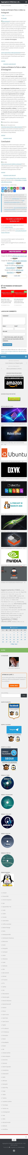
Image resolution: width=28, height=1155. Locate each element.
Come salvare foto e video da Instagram (11, 52)
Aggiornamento (10, 590)
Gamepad (4, 952)
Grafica (10, 603)
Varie (3, 1115)
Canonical (4, 594)
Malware (3, 611)
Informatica (20, 604)
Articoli (18, 592)
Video (3, 1119)
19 (3, 639)
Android (4, 592)
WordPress (5, 1129)
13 (6, 637)
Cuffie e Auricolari (6, 924)
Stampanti (5, 1084)
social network (12, 64)
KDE (19, 605)
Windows (16, 621)
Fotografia (5, 948)
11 (25, 634)
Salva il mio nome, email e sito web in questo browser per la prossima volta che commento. (13, 338)
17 (21, 637)
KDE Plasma (5, 607)
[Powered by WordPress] (9, 1147)
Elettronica (5, 941)
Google (4, 603)
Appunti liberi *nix (6, 906)
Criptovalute (5, 920)
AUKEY (4, 913)
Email (16, 326)
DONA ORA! (14, 685)
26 (3, 641)
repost (10, 138)
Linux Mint (21, 609)
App (3, 903)
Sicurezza (4, 1063)
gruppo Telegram (5, 232)
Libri (3, 990)
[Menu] (26, 2)
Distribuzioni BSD (6, 934)
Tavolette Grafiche (7, 1101)
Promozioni (5, 1035)
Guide (3, 962)
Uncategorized (6, 1112)
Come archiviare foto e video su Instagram (16, 178)
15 (14, 637)
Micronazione (5, 993)
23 (17, 639)
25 (25, 639)
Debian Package (6, 927)
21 (10, 639)
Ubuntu (6, 621)
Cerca (23, 695)
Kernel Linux (15, 607)
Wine (22, 621)
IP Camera (4, 979)
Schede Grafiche (6, 1052)
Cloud (11, 594)
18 (25, 637)
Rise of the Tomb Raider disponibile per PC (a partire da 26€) (6, 301)
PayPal (4, 1025)
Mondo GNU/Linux (6, 1000)
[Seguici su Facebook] (26, 357)
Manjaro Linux (10, 611)
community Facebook (20, 230)
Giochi (3, 955)
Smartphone (5, 1070)
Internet (4, 976)
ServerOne (5, 1059)
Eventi (3, 945)
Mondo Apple (5, 997)
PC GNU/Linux (5, 1032)
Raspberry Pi (5, 617)
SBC (3, 1049)
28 (10, 641)
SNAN (3, 1077)
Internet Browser (8, 606)
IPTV (3, 983)
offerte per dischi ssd (19, 256)
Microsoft (16, 611)
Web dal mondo (6, 1122)
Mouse (4, 1011)
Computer (17, 594)
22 (14, 639)
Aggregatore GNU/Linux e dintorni (11, 2)
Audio (3, 910)
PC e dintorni (5, 1028)
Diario (3, 931)
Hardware (4, 965)
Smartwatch (5, 1073)
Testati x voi (5, 1108)
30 (17, 641)
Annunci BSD (5, 896)
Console (4, 917)
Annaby (4, 18)
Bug (23, 592)
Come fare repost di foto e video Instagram (11, 127)
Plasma (21, 613)
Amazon (4, 892)
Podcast (4, 615)
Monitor (4, 1007)
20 (6, 639)
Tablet (4, 1094)
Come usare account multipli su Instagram (11, 164)
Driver (3, 599)
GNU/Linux (5, 959)
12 (3, 637)
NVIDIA (16, 613)
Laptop (4, 986)
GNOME (20, 601)
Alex (3, 15)
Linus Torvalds (6, 609)
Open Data (5, 1018)
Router (4, 1045)
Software (4, 1080)
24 (21, 639)
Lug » (15, 644)
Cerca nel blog (4, 692)
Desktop (20, 596)
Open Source (5, 1021)
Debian (12, 596)
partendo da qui (15, 198)
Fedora (15, 599)
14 (10, 637)
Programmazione (15, 615)
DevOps (22, 597)
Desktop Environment (10, 598)
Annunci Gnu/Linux (6, 899)
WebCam (4, 1125)
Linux (14, 609)
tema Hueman (21, 1147)
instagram (5, 64)
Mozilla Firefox (7, 613)
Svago (3, 1091)
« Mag (12, 644)
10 (21, 634)
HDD (3, 969)
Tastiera (4, 1098)
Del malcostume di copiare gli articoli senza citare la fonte (19, 301)
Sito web (5, 331)
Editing (8, 599)
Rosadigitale (5, 1042)
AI (22, 590)
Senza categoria (6, 5)
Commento (6, 315)
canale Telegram (9, 227)
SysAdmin (9, 619)
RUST (18, 617)
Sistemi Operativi (6, 1066)
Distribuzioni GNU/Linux (8, 938)
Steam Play (5, 1087)
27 (6, 641)
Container (4, 596)
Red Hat (13, 617)
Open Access (5, 1014)
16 (17, 637)
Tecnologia (5, 1105)
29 (14, 641)
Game (13, 601)
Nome (4, 326)
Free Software (5, 601)
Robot (4, 1039)
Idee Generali (5, 972)
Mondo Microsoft (6, 1004)
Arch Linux (11, 592)
